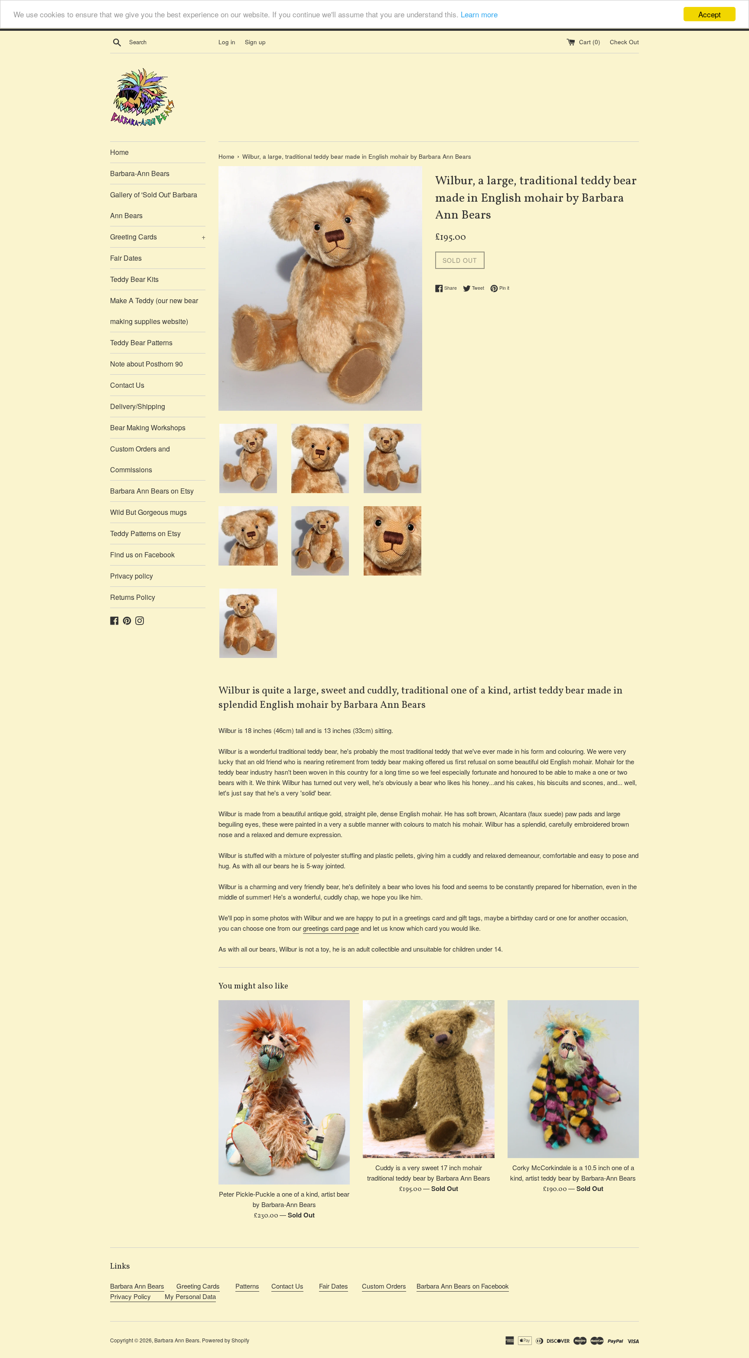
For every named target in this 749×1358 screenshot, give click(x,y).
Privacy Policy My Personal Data (163, 1296)
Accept (709, 14)
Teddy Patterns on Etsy (145, 533)
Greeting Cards (157, 237)
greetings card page (331, 928)
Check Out (624, 42)
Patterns (247, 1285)
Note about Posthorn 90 (146, 364)
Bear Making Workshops (148, 427)
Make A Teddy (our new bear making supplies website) (154, 310)
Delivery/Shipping (137, 406)
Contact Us (127, 385)
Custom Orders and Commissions (140, 459)
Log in (226, 42)
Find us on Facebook (142, 555)
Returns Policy (132, 597)
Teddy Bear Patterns (141, 342)
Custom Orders (384, 1285)
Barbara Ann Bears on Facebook (463, 1285)
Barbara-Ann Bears (139, 173)
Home (119, 152)
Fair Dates (126, 258)
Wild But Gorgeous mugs (148, 512)
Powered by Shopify (225, 1340)
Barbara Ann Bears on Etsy (152, 491)
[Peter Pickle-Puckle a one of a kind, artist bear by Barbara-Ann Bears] (284, 1092)
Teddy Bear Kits (134, 279)
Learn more (479, 14)
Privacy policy (131, 576)
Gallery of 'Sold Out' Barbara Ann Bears (153, 205)
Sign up (255, 42)
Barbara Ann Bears (137, 1285)
